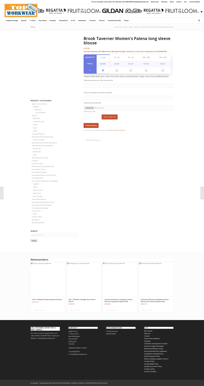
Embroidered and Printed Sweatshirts (44, 143)
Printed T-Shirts (37, 217)
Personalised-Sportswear (40, 208)
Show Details (40, 310)
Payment (147, 341)
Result (35, 128)
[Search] (198, 20)
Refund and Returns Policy (153, 349)
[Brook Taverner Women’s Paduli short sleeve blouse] (2, 193)
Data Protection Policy (152, 356)
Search (34, 241)
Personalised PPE (37, 178)
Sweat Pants (37, 193)
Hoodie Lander (149, 369)
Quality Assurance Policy (153, 366)
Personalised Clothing (39, 172)
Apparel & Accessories (39, 104)
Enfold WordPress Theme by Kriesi (96, 383)
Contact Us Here (74, 348)
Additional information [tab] (93, 140)
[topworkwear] (21, 10)
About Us (147, 333)
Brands (34, 116)
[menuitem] (155, 1)
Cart (185, 2)
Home (172, 2)
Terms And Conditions (152, 338)
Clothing (35, 107)
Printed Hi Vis (36, 211)
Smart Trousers (38, 190)
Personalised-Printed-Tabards (42, 205)
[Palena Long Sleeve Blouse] (54, 64)
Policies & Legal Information (154, 346)
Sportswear (35, 220)
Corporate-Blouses (38, 134)
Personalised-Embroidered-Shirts (43, 202)
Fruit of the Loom (38, 122)
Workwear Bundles (38, 223)
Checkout (164, 2)
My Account (155, 2)
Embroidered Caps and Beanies (42, 146)
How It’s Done (111, 334)
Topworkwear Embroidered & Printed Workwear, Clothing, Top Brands (61, 383)
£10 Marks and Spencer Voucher (156, 343)
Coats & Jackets (40, 113)
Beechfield (36, 118)
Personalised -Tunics (39, 169)
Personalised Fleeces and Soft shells (44, 175)
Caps (34, 155)
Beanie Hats (37, 149)
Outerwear (37, 110)
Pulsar (35, 214)
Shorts (35, 187)
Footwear (35, 161)
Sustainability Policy (151, 364)
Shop (33, 27)
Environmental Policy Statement (155, 351)
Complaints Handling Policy (153, 354)
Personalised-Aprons (39, 199)
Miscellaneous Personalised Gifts (43, 166)
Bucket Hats (37, 152)
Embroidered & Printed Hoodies (42, 137)
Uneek (35, 131)
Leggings (36, 184)
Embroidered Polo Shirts (40, 158)
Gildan (35, 125)
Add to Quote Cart (109, 117)
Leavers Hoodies (194, 2)
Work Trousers (38, 196)
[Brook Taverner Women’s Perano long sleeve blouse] (202, 193)
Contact (178, 2)
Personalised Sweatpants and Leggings (45, 181)
